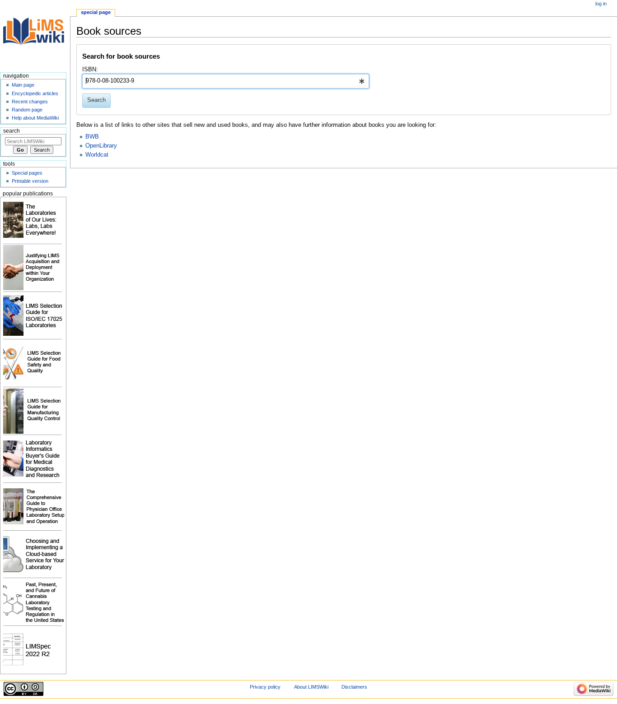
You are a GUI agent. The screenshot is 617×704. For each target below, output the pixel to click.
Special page (96, 12)
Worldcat (96, 155)
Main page (23, 85)
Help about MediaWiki (35, 117)
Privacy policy (265, 687)
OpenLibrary (101, 146)
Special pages (27, 173)
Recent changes (30, 101)
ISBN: (90, 69)
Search (11, 131)
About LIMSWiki (311, 687)
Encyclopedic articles (35, 93)
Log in (601, 3)
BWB (92, 137)
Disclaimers (354, 687)
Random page (27, 109)
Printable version (30, 181)
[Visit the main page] (35, 35)
